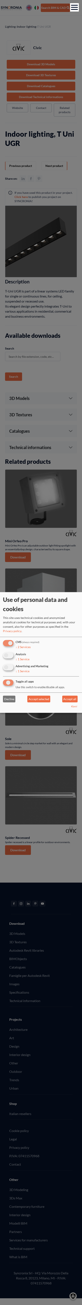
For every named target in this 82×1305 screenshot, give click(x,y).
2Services (23, 647)
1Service (22, 659)
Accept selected (39, 699)
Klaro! (74, 706)
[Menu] (74, 7)
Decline (9, 699)
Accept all (69, 699)
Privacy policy (12, 631)
